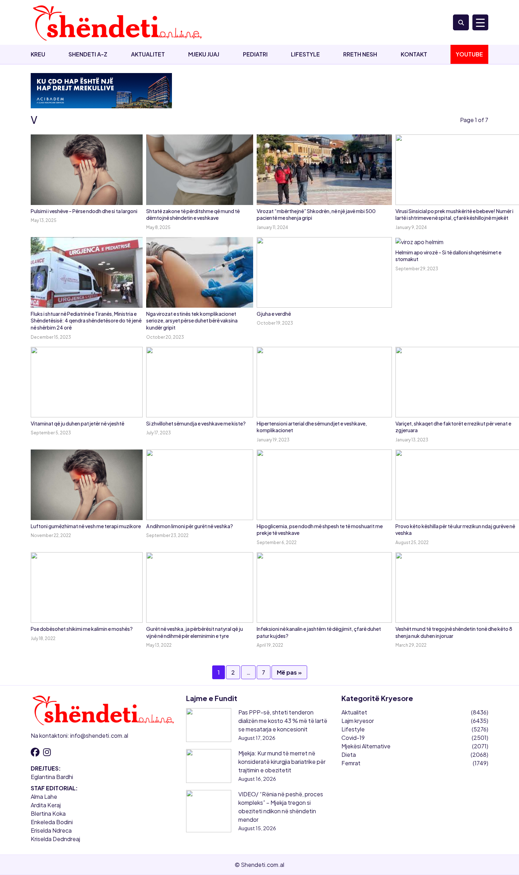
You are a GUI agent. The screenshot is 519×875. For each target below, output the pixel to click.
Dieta (348, 754)
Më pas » (289, 672)
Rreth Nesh (360, 54)
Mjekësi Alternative (365, 746)
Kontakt (414, 54)
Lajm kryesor (357, 720)
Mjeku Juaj (203, 54)
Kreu (38, 54)
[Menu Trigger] (480, 22)
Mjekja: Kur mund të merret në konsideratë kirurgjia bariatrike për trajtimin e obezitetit (282, 761)
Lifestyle (305, 54)
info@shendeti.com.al (99, 735)
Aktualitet (148, 54)
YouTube (469, 54)
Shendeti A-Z (87, 54)
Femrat (350, 763)
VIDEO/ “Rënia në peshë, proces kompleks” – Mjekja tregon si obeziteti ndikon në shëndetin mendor (280, 806)
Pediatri (255, 54)
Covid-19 (353, 737)
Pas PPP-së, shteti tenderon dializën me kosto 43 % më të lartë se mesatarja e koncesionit (282, 720)
